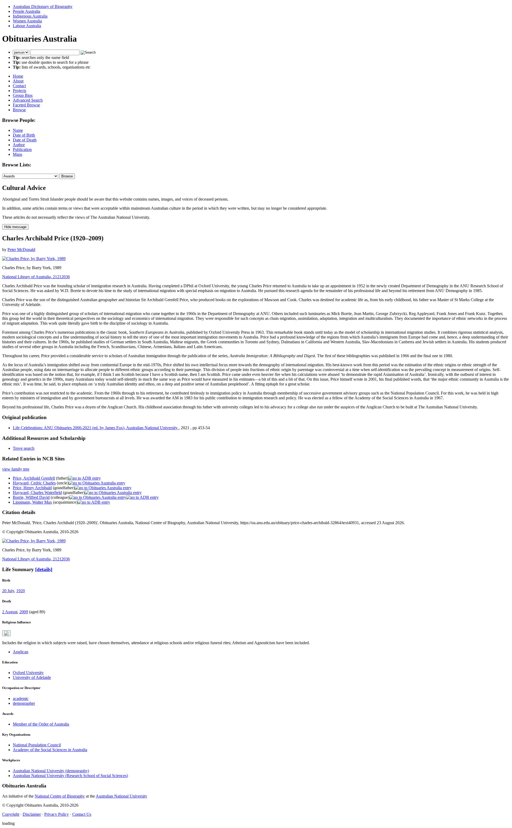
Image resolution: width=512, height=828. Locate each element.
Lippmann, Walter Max (32, 502)
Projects (19, 90)
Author (19, 144)
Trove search (23, 448)
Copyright (10, 814)
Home (18, 76)
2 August (9, 612)
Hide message (15, 227)
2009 (23, 612)
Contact (19, 85)
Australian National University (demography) (51, 771)
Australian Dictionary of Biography (43, 6)
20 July (8, 590)
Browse (19, 110)
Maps (17, 154)
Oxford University (28, 672)
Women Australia (27, 21)
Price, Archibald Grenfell (34, 478)
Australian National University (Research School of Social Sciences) (70, 775)
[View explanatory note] (6, 633)
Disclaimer (32, 814)
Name (18, 130)
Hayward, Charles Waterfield (37, 492)
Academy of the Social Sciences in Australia (50, 749)
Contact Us (81, 814)
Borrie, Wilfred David (31, 497)
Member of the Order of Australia (41, 724)
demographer (24, 703)
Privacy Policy (56, 814)
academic (21, 698)
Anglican (20, 652)
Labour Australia (27, 25)
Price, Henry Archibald (32, 487)
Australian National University (121, 796)
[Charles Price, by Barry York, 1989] (34, 258)
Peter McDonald (21, 249)
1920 (20, 590)
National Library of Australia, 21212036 (36, 276)
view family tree (15, 469)
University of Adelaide (32, 677)
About (18, 81)
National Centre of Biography (60, 796)
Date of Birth (24, 135)
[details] (43, 569)
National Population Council (37, 745)
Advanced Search (28, 100)
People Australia (26, 11)
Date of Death (25, 140)
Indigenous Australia (30, 16)
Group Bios (23, 95)
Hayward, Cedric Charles (34, 483)
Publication (22, 149)
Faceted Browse (26, 105)
